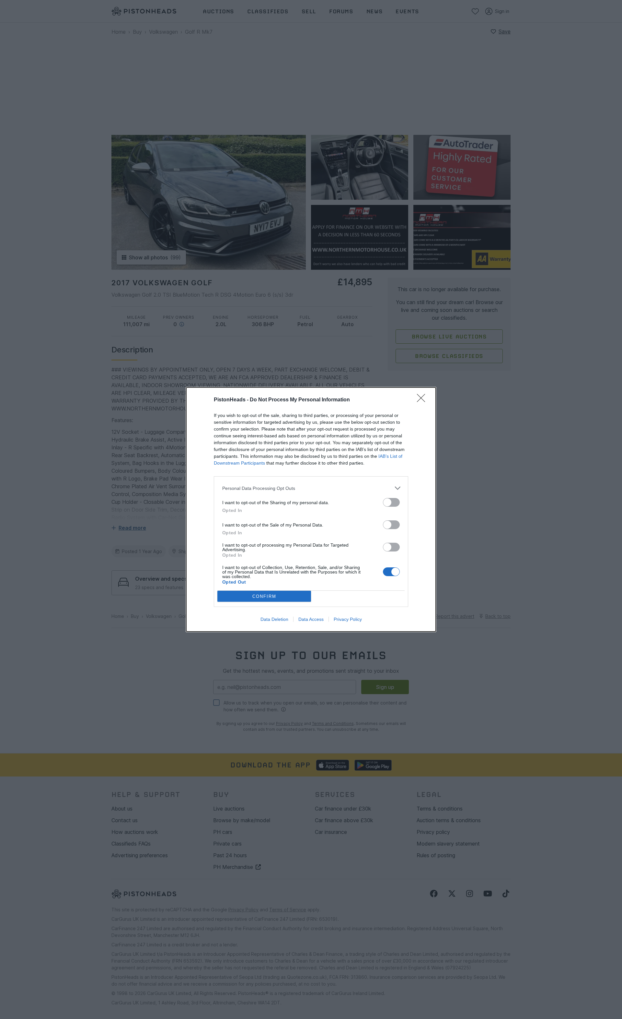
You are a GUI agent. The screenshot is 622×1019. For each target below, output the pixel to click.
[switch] (391, 502)
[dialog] (311, 509)
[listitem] (311, 488)
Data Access (311, 619)
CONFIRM (264, 596)
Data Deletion (274, 619)
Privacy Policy (348, 619)
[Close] (423, 400)
